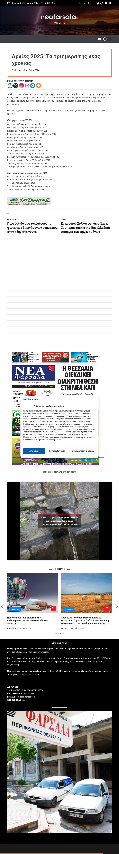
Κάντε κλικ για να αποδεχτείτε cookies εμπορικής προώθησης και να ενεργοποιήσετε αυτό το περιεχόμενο (59, 520)
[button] (2, 606)
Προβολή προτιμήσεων (82, 451)
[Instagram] (21, 85)
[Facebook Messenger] (32, 85)
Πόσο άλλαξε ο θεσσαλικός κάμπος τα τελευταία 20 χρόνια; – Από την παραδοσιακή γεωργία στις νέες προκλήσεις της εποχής (85, 620)
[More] (38, 85)
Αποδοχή (34, 451)
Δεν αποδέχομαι (57, 451)
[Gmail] (27, 85)
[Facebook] (10, 85)
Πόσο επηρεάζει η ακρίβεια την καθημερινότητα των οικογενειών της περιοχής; (27, 620)
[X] (15, 85)
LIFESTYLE (15, 609)
